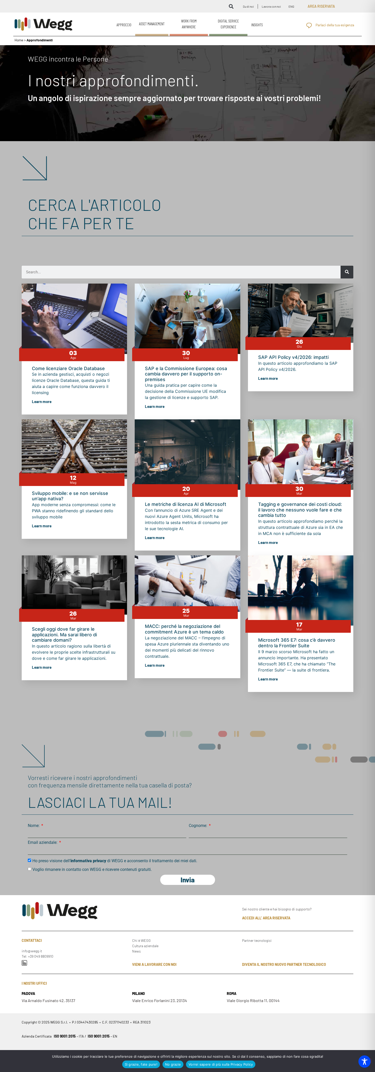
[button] (231, 6)
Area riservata (321, 6)
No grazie (173, 1064)
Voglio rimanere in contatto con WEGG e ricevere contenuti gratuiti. (92, 869)
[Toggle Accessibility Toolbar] (364, 1061)
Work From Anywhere (189, 24)
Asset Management (152, 23)
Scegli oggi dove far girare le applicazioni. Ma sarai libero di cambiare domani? (64, 634)
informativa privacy (88, 860)
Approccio (124, 24)
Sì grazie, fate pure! (141, 1064)
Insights (257, 24)
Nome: (34, 826)
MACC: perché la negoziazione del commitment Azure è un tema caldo (184, 629)
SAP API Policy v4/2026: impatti (293, 357)
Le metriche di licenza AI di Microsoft (186, 504)
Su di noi (248, 6)
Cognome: (198, 826)
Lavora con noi (271, 6)
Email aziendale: (43, 842)
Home (19, 40)
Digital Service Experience (228, 24)
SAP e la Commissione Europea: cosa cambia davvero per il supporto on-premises (186, 374)
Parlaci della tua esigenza (335, 25)
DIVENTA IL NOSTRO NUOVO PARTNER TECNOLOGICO (284, 964)
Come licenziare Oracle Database (68, 368)
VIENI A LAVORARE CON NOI (154, 964)
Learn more (42, 402)
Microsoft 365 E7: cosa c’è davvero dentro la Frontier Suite (296, 642)
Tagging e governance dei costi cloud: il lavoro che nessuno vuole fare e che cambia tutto (300, 510)
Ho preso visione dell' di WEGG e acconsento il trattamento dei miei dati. (114, 860)
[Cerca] (347, 272)
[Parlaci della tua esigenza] (309, 25)
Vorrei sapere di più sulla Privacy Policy (221, 1064)
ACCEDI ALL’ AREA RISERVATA (266, 918)
